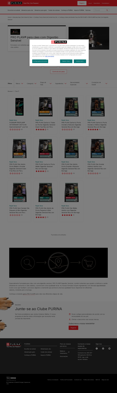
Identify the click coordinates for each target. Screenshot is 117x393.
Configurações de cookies (40, 61)
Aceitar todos (80, 61)
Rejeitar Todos (66, 61)
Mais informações (49, 56)
